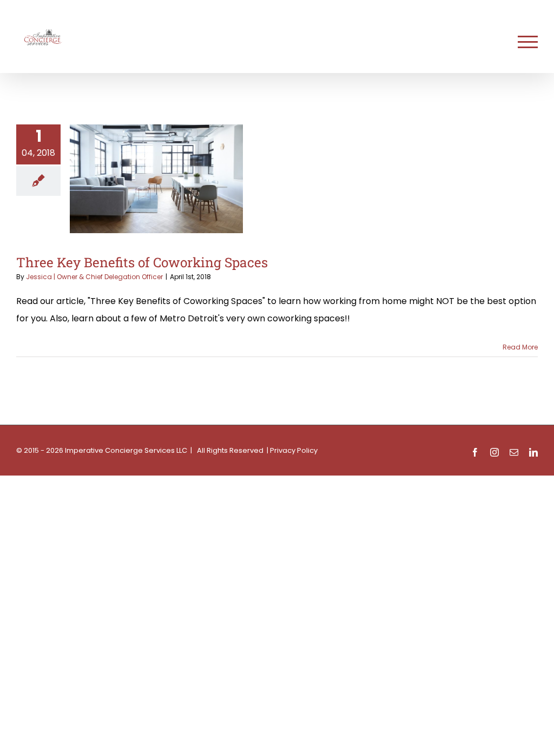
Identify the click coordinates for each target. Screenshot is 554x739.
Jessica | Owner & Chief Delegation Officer (94, 276)
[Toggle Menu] (527, 42)
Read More (520, 347)
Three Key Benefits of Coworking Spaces (142, 262)
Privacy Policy (294, 450)
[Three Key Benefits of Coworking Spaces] (156, 179)
